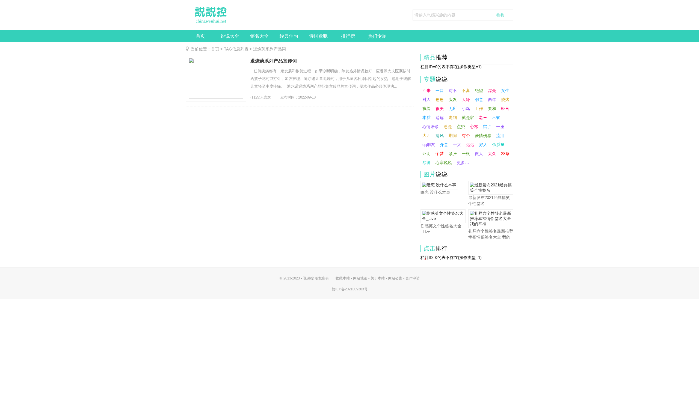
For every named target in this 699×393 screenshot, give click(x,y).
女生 (505, 90)
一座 (500, 126)
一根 (466, 153)
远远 (470, 144)
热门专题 (377, 36)
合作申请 (412, 278)
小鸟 (466, 108)
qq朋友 (428, 144)
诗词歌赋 (318, 36)
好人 (483, 144)
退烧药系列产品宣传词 (273, 61)
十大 (457, 144)
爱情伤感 (483, 135)
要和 (492, 108)
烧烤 (505, 99)
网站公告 (395, 278)
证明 (426, 153)
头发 (453, 99)
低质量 (498, 144)
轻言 (505, 108)
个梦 (440, 153)
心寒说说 (444, 162)
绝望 (479, 90)
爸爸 (440, 99)
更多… (463, 162)
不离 (466, 90)
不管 (496, 117)
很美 (440, 108)
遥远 (440, 117)
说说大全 (230, 36)
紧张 (453, 153)
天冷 (466, 99)
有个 (466, 135)
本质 (426, 117)
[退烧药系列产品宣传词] (216, 78)
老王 (483, 117)
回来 (426, 90)
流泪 (500, 135)
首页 (200, 36)
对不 (453, 90)
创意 (479, 99)
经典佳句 (289, 36)
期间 (453, 135)
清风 (440, 135)
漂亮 (492, 90)
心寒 (474, 126)
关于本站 (378, 278)
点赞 (461, 126)
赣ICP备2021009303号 (350, 289)
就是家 (468, 117)
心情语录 (430, 126)
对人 (426, 99)
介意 (444, 144)
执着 (426, 108)
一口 (440, 90)
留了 (487, 126)
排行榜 (348, 36)
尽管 (426, 162)
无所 (453, 108)
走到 (453, 117)
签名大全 (259, 36)
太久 (492, 153)
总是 (448, 126)
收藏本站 (343, 278)
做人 (479, 153)
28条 (505, 153)
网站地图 (360, 278)
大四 (426, 135)
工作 (479, 108)
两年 (492, 99)
